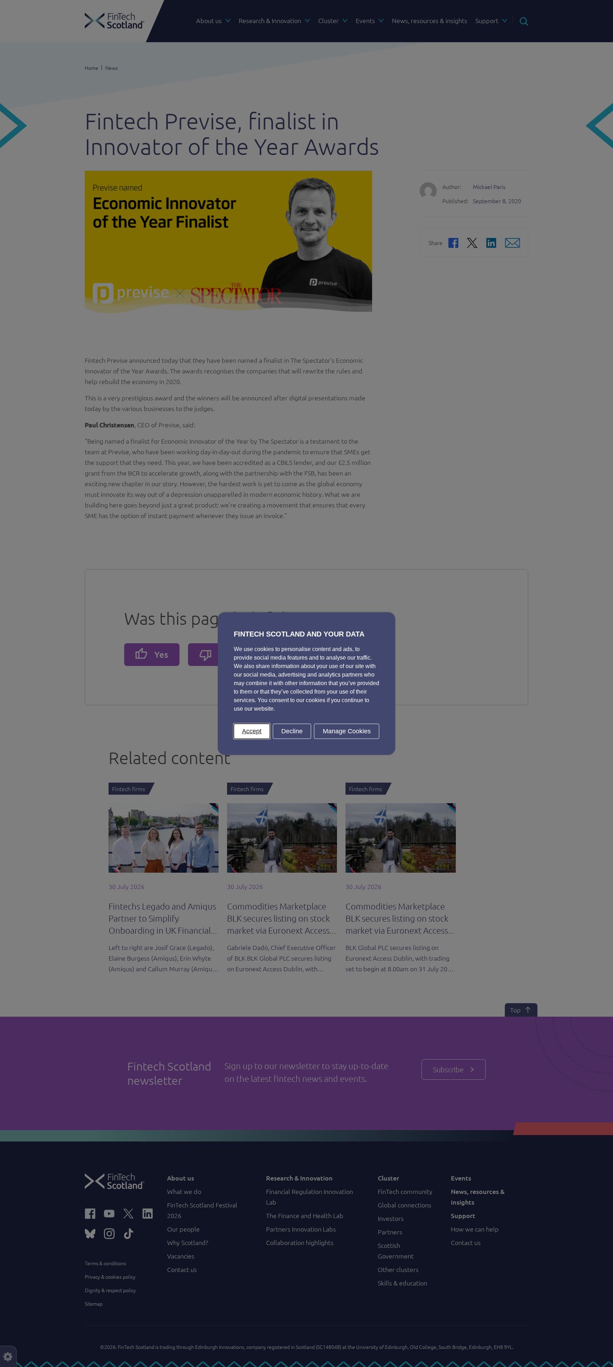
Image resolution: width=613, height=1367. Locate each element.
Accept (251, 730)
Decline (292, 730)
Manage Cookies (347, 730)
